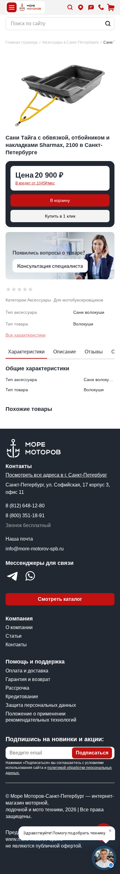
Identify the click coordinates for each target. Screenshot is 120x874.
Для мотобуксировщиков (78, 299)
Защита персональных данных (41, 705)
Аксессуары (39, 299)
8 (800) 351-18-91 (25, 515)
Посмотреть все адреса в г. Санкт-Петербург (56, 475)
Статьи (14, 636)
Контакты (16, 644)
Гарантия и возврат (28, 679)
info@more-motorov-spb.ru (35, 548)
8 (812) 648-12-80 (25, 505)
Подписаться (92, 752)
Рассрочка (17, 688)
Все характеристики (26, 335)
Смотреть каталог (60, 599)
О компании (19, 627)
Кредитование (22, 696)
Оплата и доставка (27, 670)
